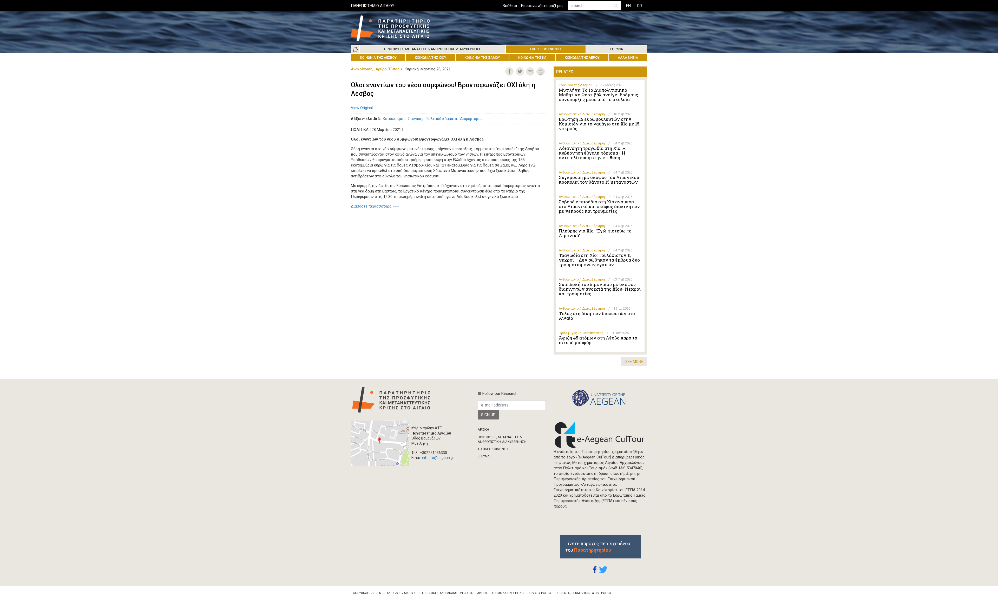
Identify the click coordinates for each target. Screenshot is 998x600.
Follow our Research (499, 393)
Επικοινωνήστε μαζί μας (542, 5)
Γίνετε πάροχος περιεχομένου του (597, 547)
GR (639, 5)
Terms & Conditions (507, 593)
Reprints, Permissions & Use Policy (584, 593)
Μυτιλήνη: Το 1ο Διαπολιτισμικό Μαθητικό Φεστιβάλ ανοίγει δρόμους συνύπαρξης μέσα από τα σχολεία (598, 95)
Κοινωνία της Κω (532, 57)
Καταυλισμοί (394, 118)
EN (628, 5)
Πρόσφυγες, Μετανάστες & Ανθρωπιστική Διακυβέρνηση (432, 49)
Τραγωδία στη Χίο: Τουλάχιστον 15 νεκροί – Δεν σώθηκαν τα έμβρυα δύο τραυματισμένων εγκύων (599, 260)
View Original (362, 107)
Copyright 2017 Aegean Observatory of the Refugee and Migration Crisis (413, 593)
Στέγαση (415, 118)
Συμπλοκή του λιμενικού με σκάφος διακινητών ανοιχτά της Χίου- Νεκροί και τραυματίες (600, 289)
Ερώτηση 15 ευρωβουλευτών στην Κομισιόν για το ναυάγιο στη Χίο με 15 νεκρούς (599, 124)
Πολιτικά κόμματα (441, 118)
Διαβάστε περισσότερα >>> (375, 206)
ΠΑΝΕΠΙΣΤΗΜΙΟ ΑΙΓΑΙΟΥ (372, 5)
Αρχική (355, 49)
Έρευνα (616, 49)
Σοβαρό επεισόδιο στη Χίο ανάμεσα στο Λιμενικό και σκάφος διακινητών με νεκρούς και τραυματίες (599, 206)
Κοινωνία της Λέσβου (378, 57)
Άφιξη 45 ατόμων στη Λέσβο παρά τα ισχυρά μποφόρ (598, 340)
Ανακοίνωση (361, 69)
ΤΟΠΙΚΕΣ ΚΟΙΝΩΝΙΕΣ (493, 449)
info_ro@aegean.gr (438, 458)
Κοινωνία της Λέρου (582, 57)
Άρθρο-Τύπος (387, 69)
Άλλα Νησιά (628, 57)
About (482, 593)
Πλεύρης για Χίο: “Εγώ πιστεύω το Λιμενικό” (595, 233)
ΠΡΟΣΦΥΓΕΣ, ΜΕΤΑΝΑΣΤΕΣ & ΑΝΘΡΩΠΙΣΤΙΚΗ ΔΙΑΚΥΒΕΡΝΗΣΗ (502, 439)
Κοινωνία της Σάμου (482, 57)
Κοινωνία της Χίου (430, 57)
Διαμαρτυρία (471, 118)
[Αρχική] (394, 28)
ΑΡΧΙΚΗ (483, 429)
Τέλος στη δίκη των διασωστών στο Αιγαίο (597, 316)
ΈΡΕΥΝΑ (484, 456)
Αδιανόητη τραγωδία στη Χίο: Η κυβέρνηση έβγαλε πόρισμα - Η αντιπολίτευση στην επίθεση (592, 153)
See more (634, 361)
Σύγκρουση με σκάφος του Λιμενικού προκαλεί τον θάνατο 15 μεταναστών (599, 179)
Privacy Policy (539, 593)
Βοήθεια (510, 5)
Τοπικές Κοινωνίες (546, 49)
